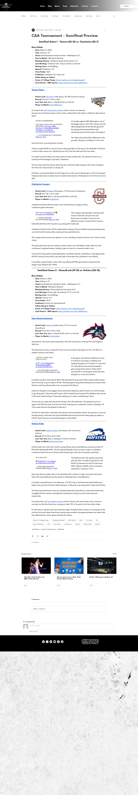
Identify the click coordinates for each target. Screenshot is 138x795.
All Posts (24, 16)
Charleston (68, 524)
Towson (77, 524)
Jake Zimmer (44, 16)
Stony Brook (88, 524)
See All (114, 553)
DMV (81, 520)
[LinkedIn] (51, 641)
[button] (95, 6)
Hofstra (97, 524)
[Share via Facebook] (33, 536)
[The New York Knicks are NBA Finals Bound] (36, 566)
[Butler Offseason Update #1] (101, 566)
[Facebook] (62, 641)
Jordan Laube (78, 16)
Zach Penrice (36, 529)
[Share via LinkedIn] (42, 536)
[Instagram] (43, 641)
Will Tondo (34, 16)
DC (97, 520)
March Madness (38, 524)
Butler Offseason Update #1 (101, 577)
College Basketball (58, 520)
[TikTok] (58, 641)
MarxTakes (89, 16)
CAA (48, 524)
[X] (47, 641)
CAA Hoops (57, 524)
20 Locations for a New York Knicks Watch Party (69, 578)
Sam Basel (55, 16)
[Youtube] (54, 641)
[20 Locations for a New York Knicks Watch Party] (69, 566)
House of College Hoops (41, 520)
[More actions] (105, 30)
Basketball (61, 529)
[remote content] (49, 128)
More (98, 16)
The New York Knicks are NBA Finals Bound (34, 578)
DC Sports (89, 520)
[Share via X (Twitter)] (37, 536)
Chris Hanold (66, 16)
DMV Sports (72, 520)
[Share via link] (47, 536)
